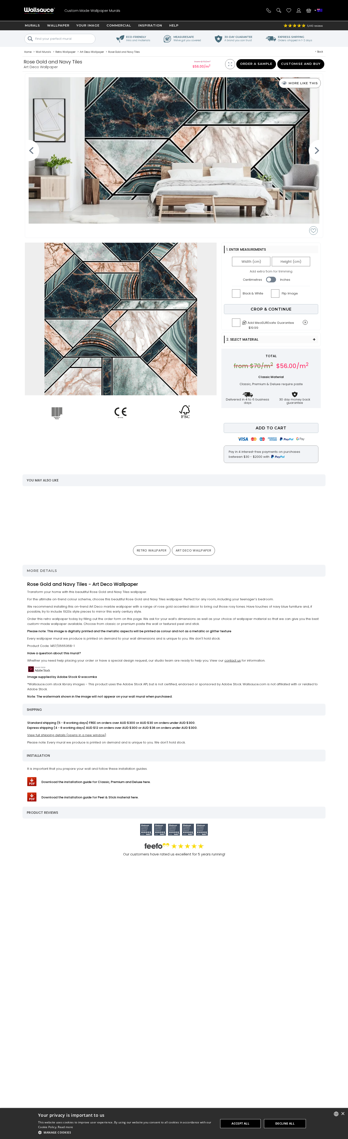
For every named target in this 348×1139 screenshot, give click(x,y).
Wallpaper (58, 25)
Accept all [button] (240, 1123)
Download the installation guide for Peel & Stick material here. (89, 797)
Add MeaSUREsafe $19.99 (271, 324)
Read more (65, 1127)
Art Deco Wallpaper (193, 550)
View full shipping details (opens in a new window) (66, 735)
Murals (32, 25)
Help (173, 25)
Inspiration (150, 25)
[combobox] (336, 1114)
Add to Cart (271, 428)
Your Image (87, 25)
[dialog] (174, 1123)
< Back (319, 51)
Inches (285, 279)
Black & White (253, 293)
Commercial (119, 25)
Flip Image (290, 293)
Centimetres (252, 279)
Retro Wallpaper (152, 550)
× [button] (342, 1114)
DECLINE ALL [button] (284, 1123)
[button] (125, 1132)
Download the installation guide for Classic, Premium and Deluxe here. (96, 782)
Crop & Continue (271, 309)
